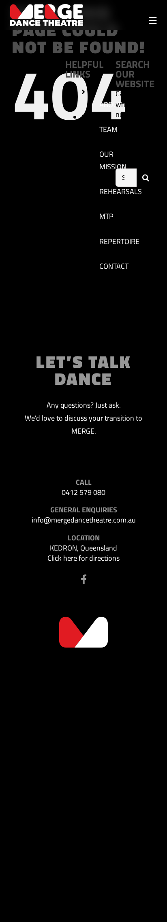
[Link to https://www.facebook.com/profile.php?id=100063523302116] (84, 579)
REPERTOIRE (119, 241)
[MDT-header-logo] (46, 7)
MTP (106, 216)
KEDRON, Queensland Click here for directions (83, 553)
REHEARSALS (120, 191)
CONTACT (113, 266)
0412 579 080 (83, 492)
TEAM (108, 129)
